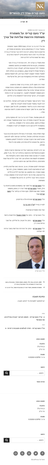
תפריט (23, 22)
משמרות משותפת (37, 287)
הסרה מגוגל (21, 215)
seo (40, 282)
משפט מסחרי (19, 282)
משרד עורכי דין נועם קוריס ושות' (22, 287)
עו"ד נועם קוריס (24, 284)
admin (30, 30)
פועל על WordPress (38, 459)
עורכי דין (16, 284)
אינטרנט (36, 282)
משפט (25, 282)
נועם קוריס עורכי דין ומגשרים (27, 13)
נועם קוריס (37, 186)
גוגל (32, 282)
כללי (29, 282)
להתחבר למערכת (36, 301)
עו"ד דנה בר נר (28, 205)
